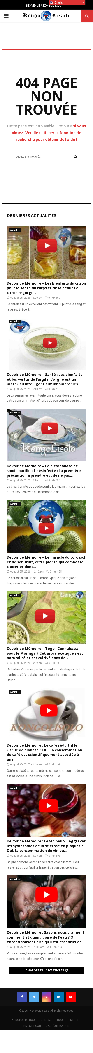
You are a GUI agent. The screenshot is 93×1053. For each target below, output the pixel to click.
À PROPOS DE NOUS (23, 1020)
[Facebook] (22, 997)
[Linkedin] (59, 997)
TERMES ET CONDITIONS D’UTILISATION (44, 1025)
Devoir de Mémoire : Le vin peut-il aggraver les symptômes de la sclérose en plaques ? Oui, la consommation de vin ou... (46, 846)
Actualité (15, 230)
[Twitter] (34, 997)
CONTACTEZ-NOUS (52, 1020)
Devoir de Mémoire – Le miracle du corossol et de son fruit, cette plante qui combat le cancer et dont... (46, 562)
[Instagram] (46, 997)
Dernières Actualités (31, 215)
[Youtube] (71, 997)
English (59, 2)
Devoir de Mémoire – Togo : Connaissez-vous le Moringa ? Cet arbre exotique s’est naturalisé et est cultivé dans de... (45, 653)
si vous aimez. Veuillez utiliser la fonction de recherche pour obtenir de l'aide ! (49, 133)
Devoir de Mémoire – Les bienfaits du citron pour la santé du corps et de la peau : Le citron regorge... (46, 288)
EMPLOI (73, 1020)
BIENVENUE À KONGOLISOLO (43, 5)
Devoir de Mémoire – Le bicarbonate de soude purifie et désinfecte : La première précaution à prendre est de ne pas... (44, 470)
